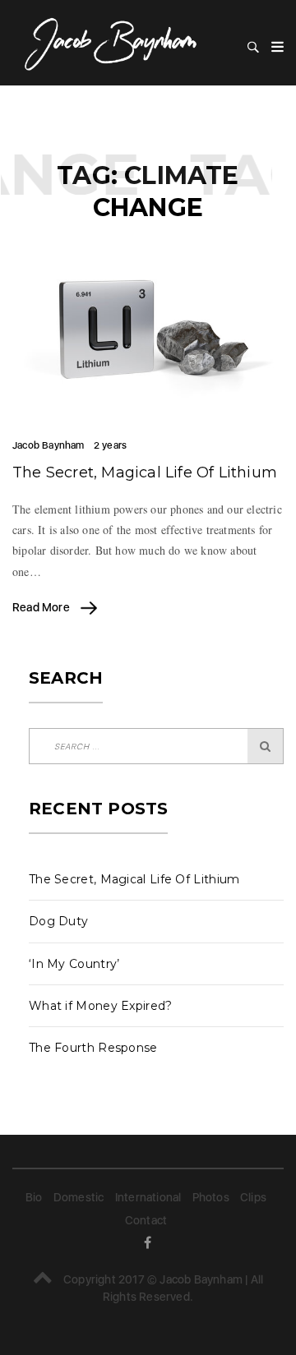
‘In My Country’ (74, 963)
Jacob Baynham (48, 445)
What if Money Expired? (101, 1005)
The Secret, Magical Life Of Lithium (144, 472)
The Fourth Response (93, 1047)
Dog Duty (58, 921)
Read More (42, 607)
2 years (110, 445)
